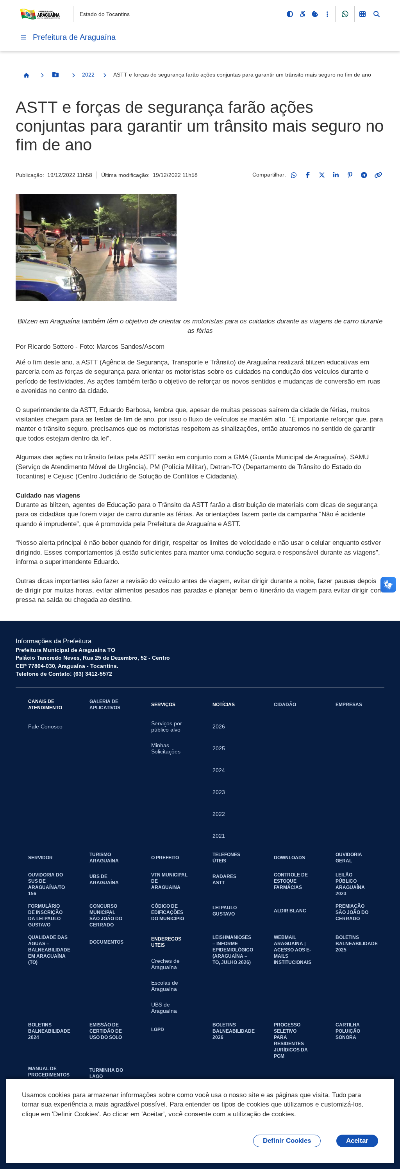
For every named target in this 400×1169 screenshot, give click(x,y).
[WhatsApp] (294, 175)
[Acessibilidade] (302, 14)
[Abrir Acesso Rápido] (327, 14)
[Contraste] (290, 14)
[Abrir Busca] (376, 14)
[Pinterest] (350, 175)
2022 (88, 74)
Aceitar (357, 1140)
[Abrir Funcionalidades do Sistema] (362, 14)
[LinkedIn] (336, 175)
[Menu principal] (23, 37)
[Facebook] (308, 175)
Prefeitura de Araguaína (74, 37)
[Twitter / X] (322, 175)
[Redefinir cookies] (315, 14)
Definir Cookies (287, 1140)
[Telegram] (364, 175)
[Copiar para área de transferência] (378, 175)
